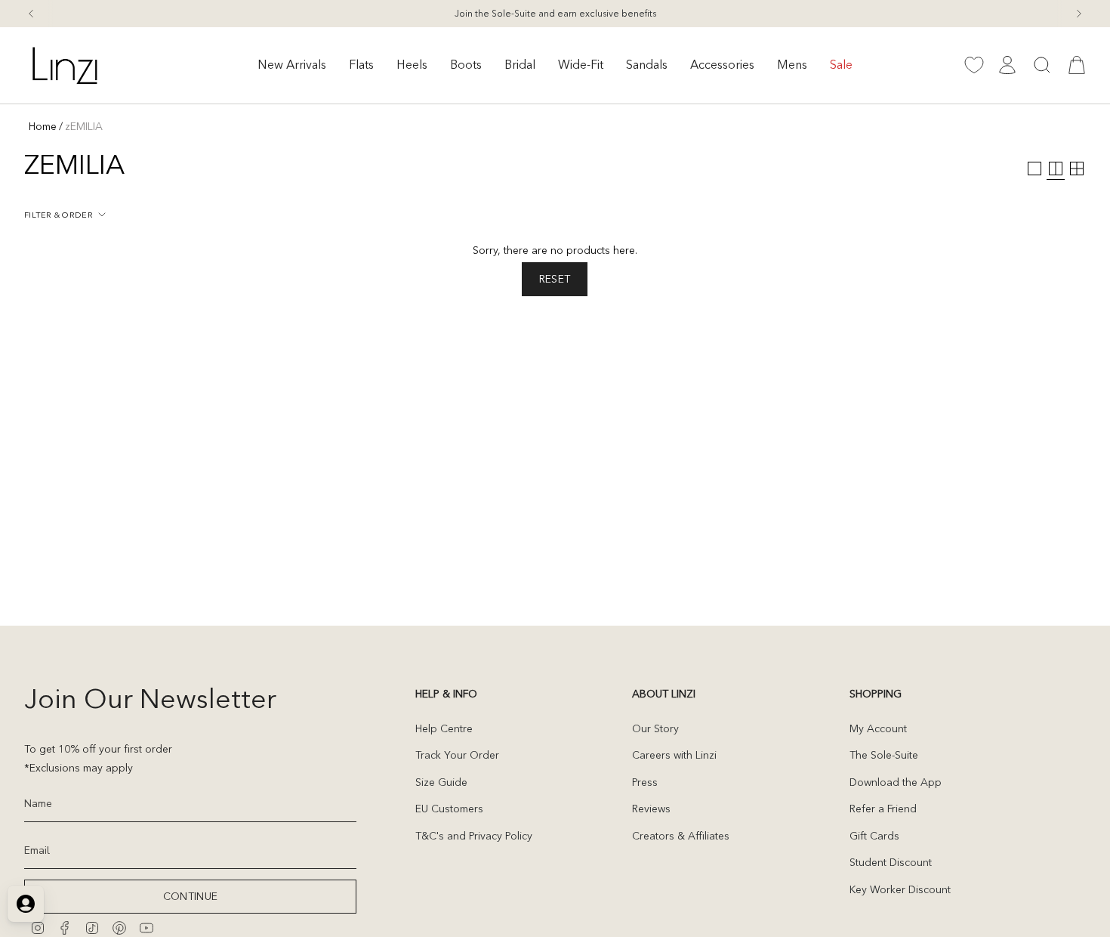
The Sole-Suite (883, 755)
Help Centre (444, 728)
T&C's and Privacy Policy (473, 836)
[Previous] (31, 13)
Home (43, 126)
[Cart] (1076, 65)
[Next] (1079, 13)
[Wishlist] (974, 65)
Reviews (651, 808)
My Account (878, 728)
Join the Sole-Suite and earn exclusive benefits (555, 13)
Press (645, 782)
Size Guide (441, 782)
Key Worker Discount (900, 889)
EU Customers (449, 808)
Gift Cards (874, 836)
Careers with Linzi (674, 755)
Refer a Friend (883, 808)
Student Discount (890, 862)
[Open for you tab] (26, 904)
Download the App (895, 782)
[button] (292, 65)
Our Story (655, 728)
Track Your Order (457, 755)
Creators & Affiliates (680, 836)
